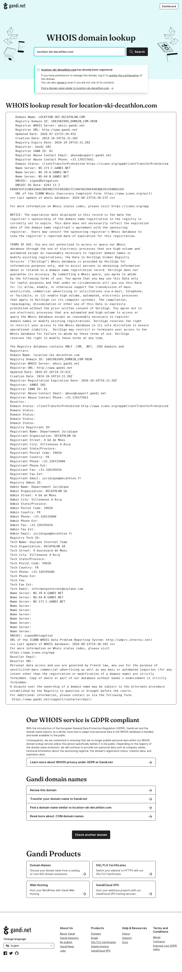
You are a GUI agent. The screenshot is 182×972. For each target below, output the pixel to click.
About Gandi (67, 933)
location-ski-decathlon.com (58, 69)
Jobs (63, 950)
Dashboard (169, 6)
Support (127, 937)
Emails (94, 937)
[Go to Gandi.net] (14, 6)
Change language (15, 938)
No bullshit (66, 942)
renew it (62, 82)
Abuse (156, 937)
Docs (125, 942)
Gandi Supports (69, 937)
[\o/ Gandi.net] (29, 930)
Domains (96, 933)
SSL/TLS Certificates (103, 942)
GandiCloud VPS (100, 950)
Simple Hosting (100, 946)
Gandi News (67, 946)
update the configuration (124, 75)
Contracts (159, 941)
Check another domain (91, 835)
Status (126, 933)
